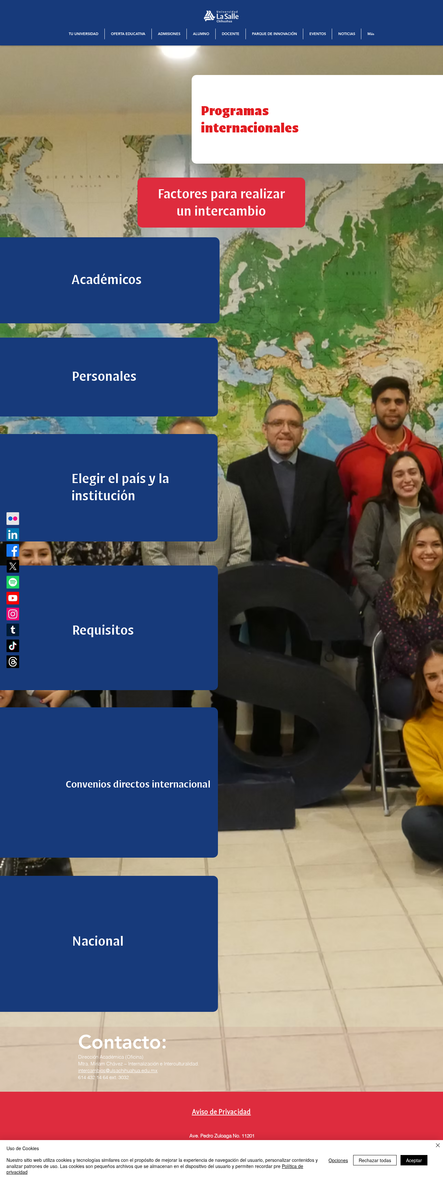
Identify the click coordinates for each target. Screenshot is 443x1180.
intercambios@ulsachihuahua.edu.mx (118, 1070)
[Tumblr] (12, 630)
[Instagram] (12, 614)
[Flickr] (12, 518)
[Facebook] (12, 550)
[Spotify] (12, 582)
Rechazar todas (375, 1160)
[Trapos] (12, 661)
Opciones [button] (338, 1160)
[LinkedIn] (12, 534)
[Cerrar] (438, 1145)
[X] (12, 566)
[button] (83, 34)
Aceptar (414, 1160)
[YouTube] (12, 598)
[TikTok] (12, 646)
